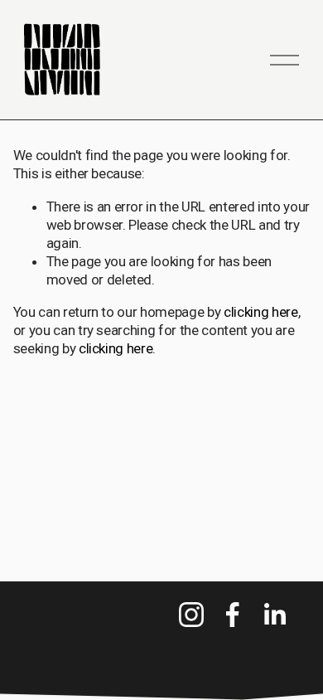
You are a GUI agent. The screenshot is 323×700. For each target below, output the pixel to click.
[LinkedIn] (274, 614)
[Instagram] (191, 614)
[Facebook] (232, 614)
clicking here (261, 312)
